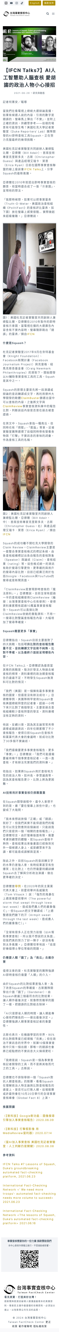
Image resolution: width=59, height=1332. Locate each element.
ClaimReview (13, 406)
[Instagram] (16, 3)
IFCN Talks (32, 169)
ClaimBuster (30, 398)
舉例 (18, 886)
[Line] (6, 3)
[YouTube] (11, 3)
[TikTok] (21, 3)
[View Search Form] (47, 13)
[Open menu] (53, 13)
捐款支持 (49, 3)
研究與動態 (39, 93)
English (35, 3)
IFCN (31, 334)
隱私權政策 (40, 1326)
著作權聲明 (25, 1326)
